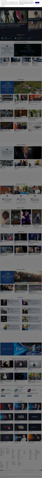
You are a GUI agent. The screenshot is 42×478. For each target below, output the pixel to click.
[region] (21, 3)
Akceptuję (37, 2)
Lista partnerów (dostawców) (21, 4)
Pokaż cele (37, 4)
